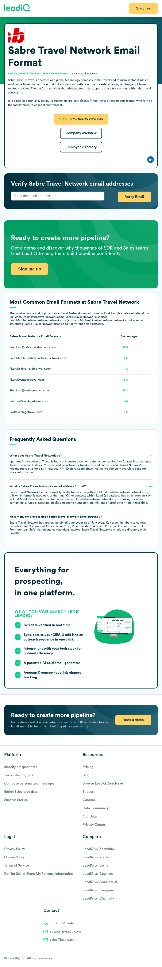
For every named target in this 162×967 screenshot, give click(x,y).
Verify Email (134, 197)
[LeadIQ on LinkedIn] (152, 958)
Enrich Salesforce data (21, 791)
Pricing (88, 767)
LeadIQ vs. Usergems (99, 890)
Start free (143, 8)
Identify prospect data (20, 767)
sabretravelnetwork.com (78, 465)
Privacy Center (94, 824)
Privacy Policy (14, 849)
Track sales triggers (18, 775)
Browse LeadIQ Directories (103, 783)
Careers (89, 800)
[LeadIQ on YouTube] (156, 958)
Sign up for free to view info (81, 119)
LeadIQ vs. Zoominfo (98, 849)
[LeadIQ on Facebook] (145, 958)
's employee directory (110, 529)
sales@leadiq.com (63, 939)
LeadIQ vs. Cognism (98, 873)
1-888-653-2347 (62, 923)
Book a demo (133, 720)
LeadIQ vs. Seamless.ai (100, 882)
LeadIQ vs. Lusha (95, 865)
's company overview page (109, 468)
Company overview (81, 133)
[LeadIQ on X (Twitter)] (148, 958)
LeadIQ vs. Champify (98, 898)
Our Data (90, 816)
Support (89, 791)
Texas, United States (55, 73)
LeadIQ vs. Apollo (96, 857)
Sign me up (29, 269)
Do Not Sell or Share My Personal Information (38, 873)
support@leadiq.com (65, 931)
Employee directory (81, 147)
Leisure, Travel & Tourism (47, 461)
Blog (86, 775)
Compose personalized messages (29, 783)
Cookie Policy (14, 857)
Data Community (96, 808)
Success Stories (16, 800)
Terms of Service (16, 865)
